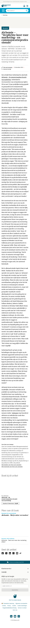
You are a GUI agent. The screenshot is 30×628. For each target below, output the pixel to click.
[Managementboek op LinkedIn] (11, 616)
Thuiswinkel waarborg (8, 603)
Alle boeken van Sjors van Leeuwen (11, 465)
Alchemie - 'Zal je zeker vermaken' (15, 515)
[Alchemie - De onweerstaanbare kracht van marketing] (7, 486)
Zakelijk (4, 572)
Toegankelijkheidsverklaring (9, 608)
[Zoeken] (27, 10)
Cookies (14, 605)
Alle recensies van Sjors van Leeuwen (12, 466)
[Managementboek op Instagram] (19, 616)
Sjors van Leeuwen (7, 67)
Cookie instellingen (22, 605)
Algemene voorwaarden (21, 603)
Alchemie (15, 413)
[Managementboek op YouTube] (15, 616)
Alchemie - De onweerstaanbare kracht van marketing (9, 499)
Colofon (4, 605)
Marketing (5, 15)
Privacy (9, 605)
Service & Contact (22, 608)
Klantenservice (6, 568)
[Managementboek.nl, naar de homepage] (6, 6)
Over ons (15, 610)
